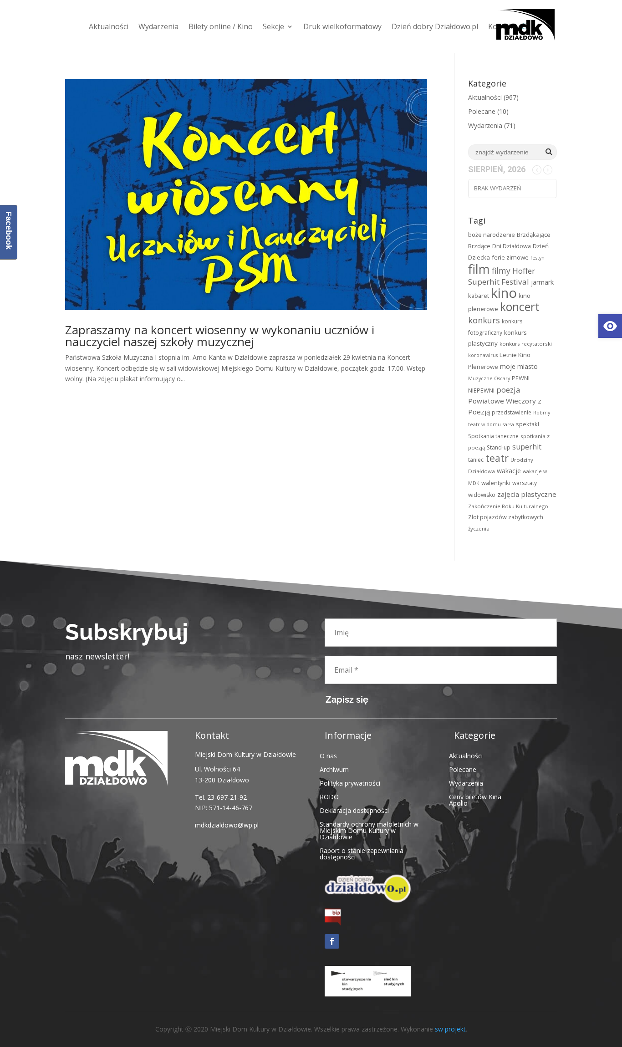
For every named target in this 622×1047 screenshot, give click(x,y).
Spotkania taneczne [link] (493, 436)
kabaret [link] (478, 295)
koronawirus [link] (483, 355)
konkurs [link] (484, 320)
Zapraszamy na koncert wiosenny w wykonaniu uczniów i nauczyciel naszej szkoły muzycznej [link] (219, 336)
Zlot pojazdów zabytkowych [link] (505, 517)
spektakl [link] (527, 424)
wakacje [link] (509, 470)
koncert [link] (520, 306)
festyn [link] (537, 258)
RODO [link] (329, 796)
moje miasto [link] (519, 366)
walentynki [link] (495, 483)
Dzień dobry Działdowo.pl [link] (435, 26)
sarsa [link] (508, 424)
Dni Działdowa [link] (511, 246)
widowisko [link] (481, 495)
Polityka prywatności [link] (350, 783)
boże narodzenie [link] (491, 234)
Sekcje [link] (273, 26)
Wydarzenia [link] (158, 26)
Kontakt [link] (501, 26)
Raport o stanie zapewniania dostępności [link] (361, 853)
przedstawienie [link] (511, 412)
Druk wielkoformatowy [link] (342, 26)
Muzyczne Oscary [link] (489, 378)
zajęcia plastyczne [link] (526, 494)
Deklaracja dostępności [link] (354, 810)
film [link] (479, 268)
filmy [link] (501, 270)
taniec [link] (476, 460)
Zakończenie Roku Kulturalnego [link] (508, 506)
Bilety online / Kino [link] (221, 26)
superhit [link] (526, 447)
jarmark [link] (542, 282)
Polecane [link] (481, 111)
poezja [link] (508, 389)
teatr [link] (497, 458)
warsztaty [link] (524, 483)
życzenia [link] (478, 528)
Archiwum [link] (334, 769)
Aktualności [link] (108, 26)
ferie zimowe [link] (510, 257)
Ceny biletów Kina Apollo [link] (475, 799)
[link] (610, 326)
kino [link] (504, 293)
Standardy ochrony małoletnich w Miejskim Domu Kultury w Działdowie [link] (369, 830)
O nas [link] (328, 755)
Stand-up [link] (498, 447)
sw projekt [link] (450, 1029)
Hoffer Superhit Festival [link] (501, 276)
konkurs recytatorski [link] (526, 343)
